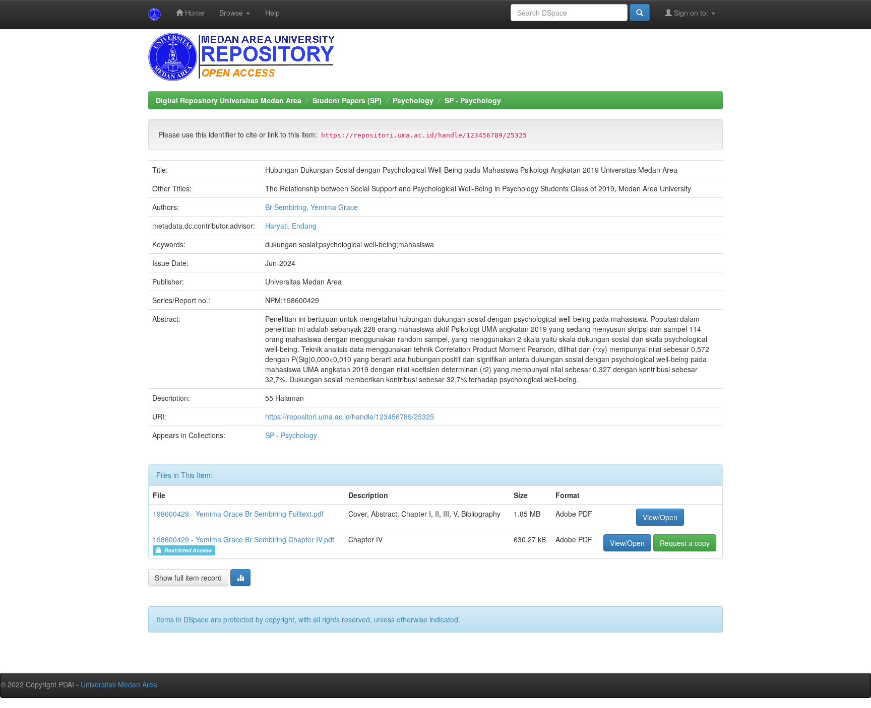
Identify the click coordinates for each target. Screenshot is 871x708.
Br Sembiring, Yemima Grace (311, 207)
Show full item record (188, 578)
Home (193, 13)
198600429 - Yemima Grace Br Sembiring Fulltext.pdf (238, 514)
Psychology (413, 100)
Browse (232, 13)
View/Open (660, 517)
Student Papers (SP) (347, 100)
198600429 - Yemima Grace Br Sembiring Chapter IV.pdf (243, 539)
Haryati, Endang (291, 226)
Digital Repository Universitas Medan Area (228, 100)
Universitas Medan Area (119, 684)
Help (272, 13)
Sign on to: (691, 13)
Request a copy (685, 543)
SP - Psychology (473, 100)
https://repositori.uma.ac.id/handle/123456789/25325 (349, 416)
